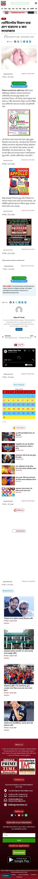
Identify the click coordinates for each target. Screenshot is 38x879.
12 (14, 405)
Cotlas (25, 872)
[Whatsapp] (26, 815)
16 (33, 405)
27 (19, 413)
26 (14, 413)
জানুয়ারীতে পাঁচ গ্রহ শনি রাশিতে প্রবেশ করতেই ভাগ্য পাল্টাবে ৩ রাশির (25, 446)
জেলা (13, 9)
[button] (15, 42)
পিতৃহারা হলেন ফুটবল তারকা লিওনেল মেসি (18, 618)
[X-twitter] (15, 815)
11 (9, 405)
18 (9, 409)
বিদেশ (5, 9)
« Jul (4, 422)
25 (9, 413)
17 (4, 409)
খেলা (28, 9)
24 (4, 413)
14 (23, 405)
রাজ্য (9, 9)
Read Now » (7, 623)
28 (23, 413)
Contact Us (19, 877)
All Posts (19, 329)
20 (19, 409)
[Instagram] (22, 815)
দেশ (2, 9)
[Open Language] (10, 876)
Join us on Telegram (19, 86)
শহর (17, 9)
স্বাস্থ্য (24, 9)
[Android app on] (11, 860)
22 (28, 409)
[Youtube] (19, 815)
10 (4, 405)
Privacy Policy (12, 874)
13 (18, 405)
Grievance (33, 874)
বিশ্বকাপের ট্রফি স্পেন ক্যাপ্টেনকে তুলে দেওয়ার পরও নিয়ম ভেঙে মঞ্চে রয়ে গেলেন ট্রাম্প (18, 688)
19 (14, 409)
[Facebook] (12, 815)
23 (33, 409)
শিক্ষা (20, 9)
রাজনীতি (32, 9)
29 (28, 413)
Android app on (21, 858)
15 (28, 405)
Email (4, 832)
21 (23, 409)
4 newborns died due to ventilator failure (14, 260)
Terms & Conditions (23, 874)
